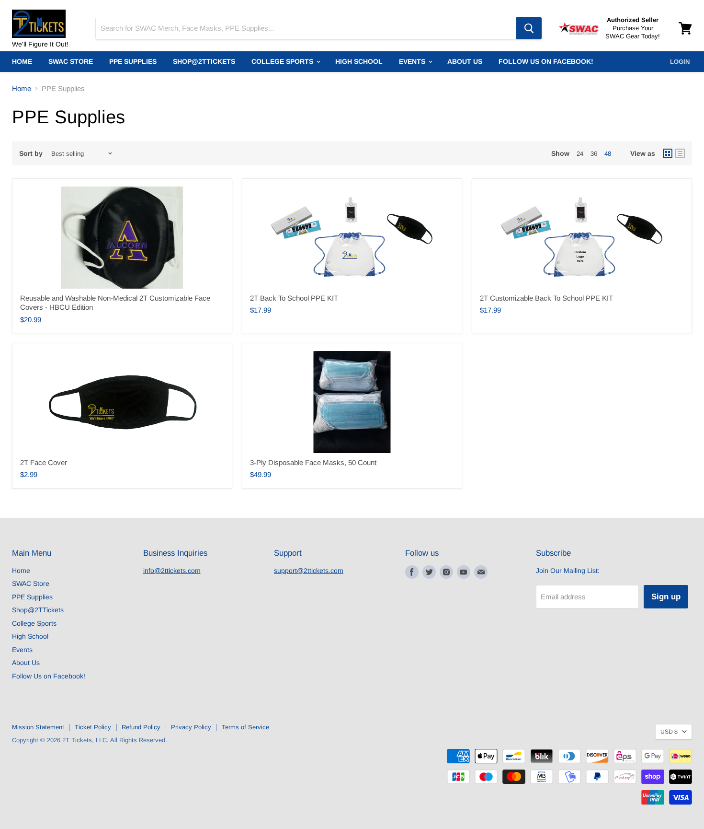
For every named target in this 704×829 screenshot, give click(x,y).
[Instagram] (446, 572)
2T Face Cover (43, 462)
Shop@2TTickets (204, 61)
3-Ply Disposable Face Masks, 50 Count (313, 462)
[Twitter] (429, 572)
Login (680, 61)
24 (580, 153)
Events (413, 61)
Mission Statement (38, 727)
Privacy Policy (191, 727)
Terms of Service (245, 727)
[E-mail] (480, 572)
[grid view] (667, 153)
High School (359, 61)
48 (607, 153)
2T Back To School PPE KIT (294, 298)
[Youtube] (463, 572)
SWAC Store (70, 61)
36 (593, 153)
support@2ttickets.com (308, 570)
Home (22, 61)
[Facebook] (411, 572)
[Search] (529, 28)
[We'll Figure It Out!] (48, 19)
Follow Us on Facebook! (546, 61)
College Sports (283, 61)
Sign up (666, 596)
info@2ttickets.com (172, 570)
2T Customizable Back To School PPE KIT (546, 298)
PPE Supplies (133, 61)
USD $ (669, 731)
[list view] (680, 153)
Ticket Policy (93, 727)
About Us (464, 61)
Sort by (31, 153)
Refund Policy (141, 727)
